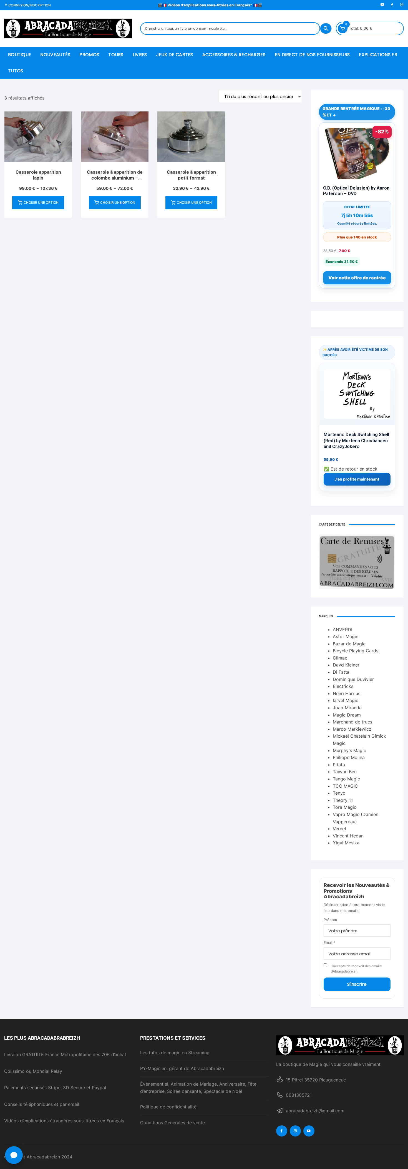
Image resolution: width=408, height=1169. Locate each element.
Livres (140, 54)
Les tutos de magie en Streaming (175, 1052)
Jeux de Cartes (174, 54)
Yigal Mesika (346, 842)
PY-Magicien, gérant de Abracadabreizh (182, 1068)
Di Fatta (341, 672)
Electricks (343, 686)
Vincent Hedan (348, 836)
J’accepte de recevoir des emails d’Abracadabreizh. (356, 968)
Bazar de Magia (349, 643)
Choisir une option (41, 202)
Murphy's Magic (349, 750)
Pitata (339, 764)
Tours (116, 54)
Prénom (330, 919)
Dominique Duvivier (353, 679)
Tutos (15, 71)
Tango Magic (346, 779)
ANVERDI (342, 629)
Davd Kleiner (346, 665)
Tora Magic (344, 807)
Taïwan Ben (345, 771)
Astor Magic (345, 636)
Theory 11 (343, 800)
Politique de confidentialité (168, 1107)
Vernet (339, 828)
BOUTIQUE (19, 54)
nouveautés (55, 54)
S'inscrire (357, 984)
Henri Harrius (346, 693)
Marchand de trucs (352, 722)
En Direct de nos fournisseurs (312, 54)
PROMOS (89, 54)
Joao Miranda (347, 707)
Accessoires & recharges (234, 54)
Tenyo (339, 793)
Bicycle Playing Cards (355, 650)
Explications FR (378, 54)
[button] (14, 1155)
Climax (340, 658)
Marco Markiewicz (352, 729)
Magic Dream (347, 715)
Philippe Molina (349, 757)
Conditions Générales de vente (172, 1122)
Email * (330, 942)
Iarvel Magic (345, 700)
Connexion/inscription (29, 5)
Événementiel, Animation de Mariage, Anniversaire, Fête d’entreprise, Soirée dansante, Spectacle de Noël (198, 1087)
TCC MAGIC (345, 786)
